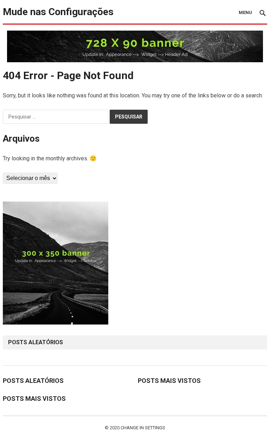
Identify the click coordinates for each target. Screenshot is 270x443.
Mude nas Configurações (58, 12)
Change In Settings (143, 427)
